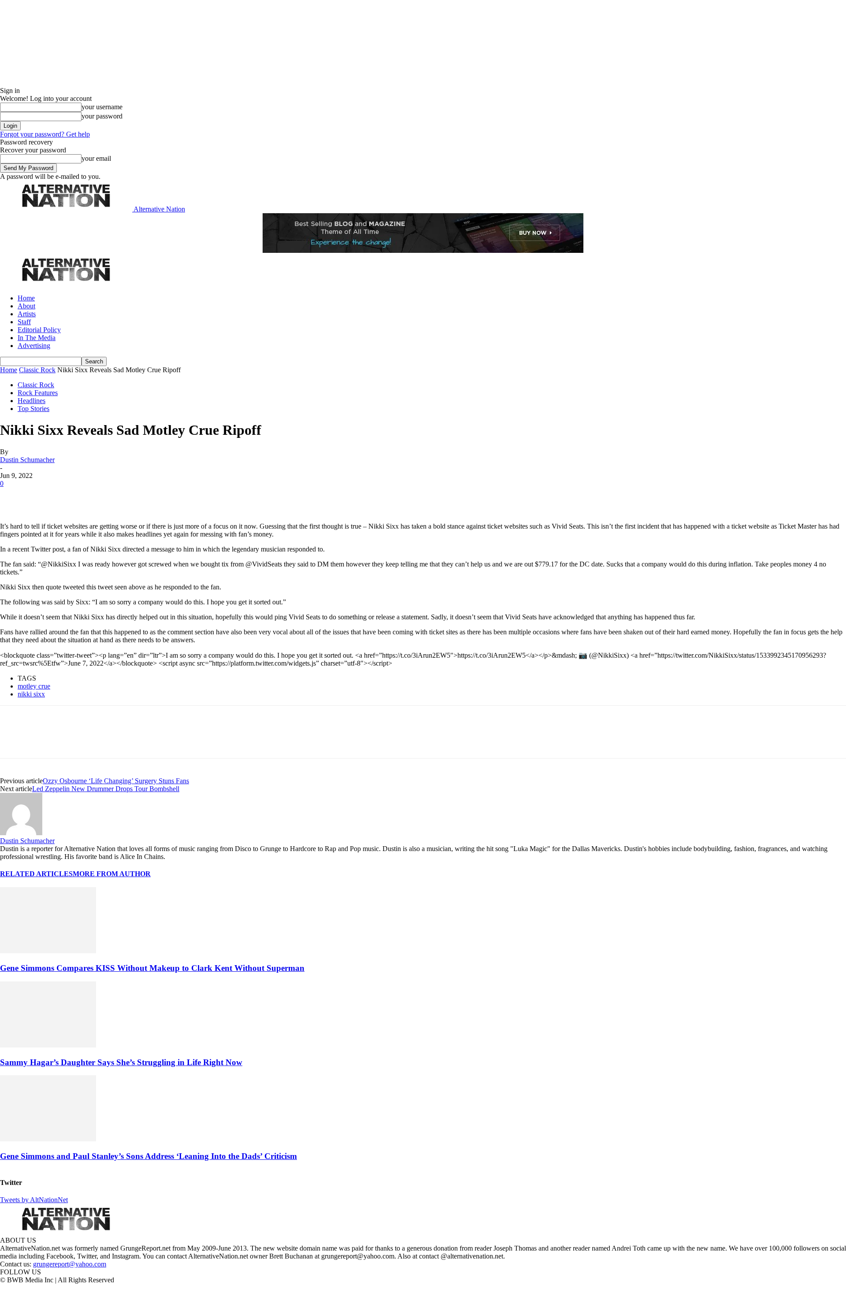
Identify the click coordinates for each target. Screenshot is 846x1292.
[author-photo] (21, 833)
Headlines (31, 400)
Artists (27, 314)
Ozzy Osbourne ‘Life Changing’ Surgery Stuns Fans (116, 781)
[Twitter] (45, 497)
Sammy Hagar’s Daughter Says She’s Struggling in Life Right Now (121, 1062)
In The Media (37, 337)
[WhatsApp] (107, 497)
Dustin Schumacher (27, 459)
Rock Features (38, 392)
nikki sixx (31, 694)
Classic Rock (37, 370)
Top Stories (33, 408)
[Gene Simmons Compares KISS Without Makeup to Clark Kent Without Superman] (48, 951)
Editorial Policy (39, 329)
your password (102, 116)
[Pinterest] (76, 497)
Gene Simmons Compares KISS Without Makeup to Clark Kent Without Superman (152, 968)
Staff (24, 322)
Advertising (34, 345)
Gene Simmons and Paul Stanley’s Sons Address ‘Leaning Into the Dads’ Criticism (148, 1156)
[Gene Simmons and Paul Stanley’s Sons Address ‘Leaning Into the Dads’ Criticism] (48, 1139)
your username (102, 107)
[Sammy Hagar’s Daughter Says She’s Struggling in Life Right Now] (48, 1045)
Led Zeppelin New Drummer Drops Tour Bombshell (105, 788)
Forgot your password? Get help (45, 134)
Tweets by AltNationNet (34, 1199)
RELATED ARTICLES (36, 873)
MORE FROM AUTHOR (112, 873)
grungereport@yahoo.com (69, 1264)
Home (26, 298)
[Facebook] (14, 497)
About (26, 306)
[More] (138, 497)
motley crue (34, 686)
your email (96, 158)
